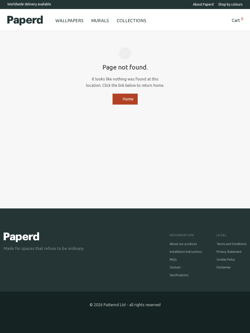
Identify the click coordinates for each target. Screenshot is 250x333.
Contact (175, 267)
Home (127, 99)
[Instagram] (125, 318)
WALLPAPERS (69, 20)
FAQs (173, 259)
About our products (183, 243)
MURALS (100, 20)
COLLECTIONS (131, 20)
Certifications (179, 275)
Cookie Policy (226, 259)
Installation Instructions (186, 251)
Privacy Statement (229, 251)
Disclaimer (224, 267)
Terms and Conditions (231, 243)
